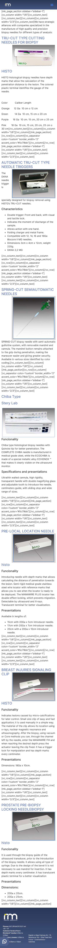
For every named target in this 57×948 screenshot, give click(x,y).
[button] (52, 5)
